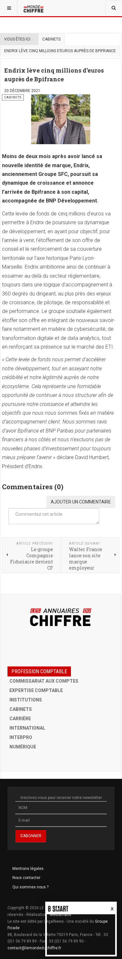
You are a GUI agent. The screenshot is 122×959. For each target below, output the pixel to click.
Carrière (20, 718)
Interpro (20, 737)
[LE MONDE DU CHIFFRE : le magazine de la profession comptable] (34, 8)
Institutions (25, 699)
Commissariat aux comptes (43, 681)
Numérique (22, 746)
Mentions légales (28, 868)
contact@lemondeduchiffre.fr (34, 948)
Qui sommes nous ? (30, 887)
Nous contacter (26, 877)
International (27, 728)
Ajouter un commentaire (81, 501)
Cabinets (51, 39)
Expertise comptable (36, 690)
